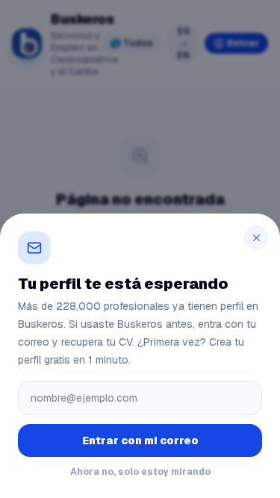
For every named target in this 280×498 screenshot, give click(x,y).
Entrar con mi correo (140, 440)
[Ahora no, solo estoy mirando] (256, 237)
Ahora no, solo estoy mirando (140, 472)
